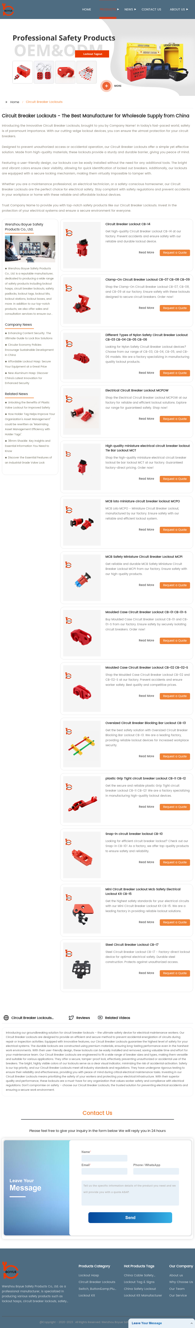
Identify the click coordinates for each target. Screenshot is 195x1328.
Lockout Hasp (89, 1275)
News (129, 9)
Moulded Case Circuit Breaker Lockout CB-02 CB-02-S (146, 667)
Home (86, 9)
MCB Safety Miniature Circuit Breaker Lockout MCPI (143, 556)
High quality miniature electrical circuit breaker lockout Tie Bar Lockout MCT (147, 448)
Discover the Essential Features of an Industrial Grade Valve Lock (28, 460)
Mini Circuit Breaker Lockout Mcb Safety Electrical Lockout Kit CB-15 (143, 891)
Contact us (151, 9)
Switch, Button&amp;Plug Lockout (98, 1289)
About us (177, 9)
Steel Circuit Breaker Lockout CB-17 (131, 944)
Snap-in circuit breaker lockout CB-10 (134, 833)
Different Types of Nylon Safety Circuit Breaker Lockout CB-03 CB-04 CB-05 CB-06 (146, 337)
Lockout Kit (87, 1295)
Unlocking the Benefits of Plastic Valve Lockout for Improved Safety (27, 405)
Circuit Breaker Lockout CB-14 (127, 224)
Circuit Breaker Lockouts (97, 1282)
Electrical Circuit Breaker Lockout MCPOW (137, 390)
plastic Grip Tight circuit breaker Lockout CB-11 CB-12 (145, 778)
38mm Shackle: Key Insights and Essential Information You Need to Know (27, 446)
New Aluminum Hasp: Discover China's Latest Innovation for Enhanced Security (26, 378)
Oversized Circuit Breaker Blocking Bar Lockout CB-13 (145, 723)
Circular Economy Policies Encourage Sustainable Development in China (29, 350)
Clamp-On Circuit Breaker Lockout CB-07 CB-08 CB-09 (147, 279)
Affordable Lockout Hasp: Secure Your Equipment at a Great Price (28, 364)
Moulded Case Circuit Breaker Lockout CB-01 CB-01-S (145, 612)
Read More (146, 253)
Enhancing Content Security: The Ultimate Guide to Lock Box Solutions (28, 336)
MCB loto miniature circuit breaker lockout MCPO (142, 501)
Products (108, 9)
